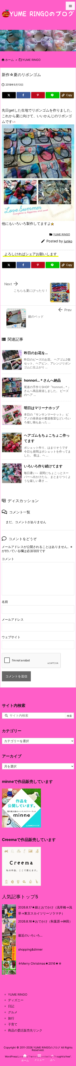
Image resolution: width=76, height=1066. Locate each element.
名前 (5, 602)
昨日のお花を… (36, 353)
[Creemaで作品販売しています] (21, 866)
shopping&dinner (30, 949)
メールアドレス (13, 619)
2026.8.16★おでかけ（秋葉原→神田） (45, 921)
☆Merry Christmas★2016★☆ (40, 963)
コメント (8, 559)
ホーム (9, 60)
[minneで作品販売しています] (21, 808)
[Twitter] (9, 95)
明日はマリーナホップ (41, 408)
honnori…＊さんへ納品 (42, 380)
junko (68, 241)
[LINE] (52, 95)
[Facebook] (23, 95)
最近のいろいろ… (30, 935)
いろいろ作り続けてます (43, 466)
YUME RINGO (31, 60)
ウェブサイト (11, 637)
